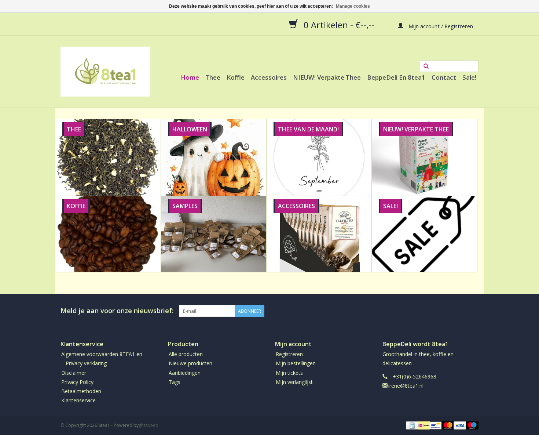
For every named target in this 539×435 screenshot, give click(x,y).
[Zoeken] (426, 66)
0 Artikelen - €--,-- (339, 24)
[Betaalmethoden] (411, 425)
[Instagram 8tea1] (472, 311)
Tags (174, 381)
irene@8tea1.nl (405, 385)
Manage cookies (353, 6)
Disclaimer (73, 372)
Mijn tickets (289, 372)
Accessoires (269, 77)
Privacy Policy (77, 381)
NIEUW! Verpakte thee (327, 77)
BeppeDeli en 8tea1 (396, 77)
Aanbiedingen (185, 372)
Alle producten (186, 354)
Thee (212, 77)
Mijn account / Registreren (440, 25)
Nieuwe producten (190, 363)
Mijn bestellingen (296, 363)
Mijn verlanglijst (294, 381)
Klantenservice (78, 400)
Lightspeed (146, 425)
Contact (444, 77)
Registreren (289, 354)
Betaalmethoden (81, 391)
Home (190, 77)
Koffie (236, 77)
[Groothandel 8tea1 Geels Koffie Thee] (105, 72)
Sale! (469, 77)
